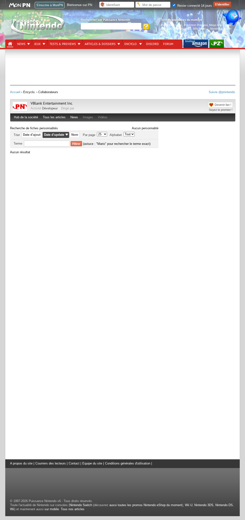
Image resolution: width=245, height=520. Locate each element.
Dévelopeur (50, 108)
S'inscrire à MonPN (49, 5)
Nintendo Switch (81, 505)
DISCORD (152, 44)
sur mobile (52, 509)
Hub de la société (26, 117)
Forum (168, 44)
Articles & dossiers (100, 44)
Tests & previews (63, 44)
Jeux (37, 44)
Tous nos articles (72, 509)
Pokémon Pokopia (196, 25)
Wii (12, 509)
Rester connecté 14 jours (194, 5)
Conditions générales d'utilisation (127, 463)
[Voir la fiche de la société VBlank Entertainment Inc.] (20, 110)
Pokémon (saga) (171, 25)
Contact (74, 463)
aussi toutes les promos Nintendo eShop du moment (145, 505)
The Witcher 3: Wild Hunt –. (191, 28)
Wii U (188, 505)
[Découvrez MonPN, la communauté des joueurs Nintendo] (22, 6)
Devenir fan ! (223, 104)
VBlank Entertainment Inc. (52, 103)
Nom (74, 134)
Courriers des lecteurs (50, 463)
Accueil (15, 92)
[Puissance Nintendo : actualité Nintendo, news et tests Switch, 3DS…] (38, 34)
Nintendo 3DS (203, 505)
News (21, 44)
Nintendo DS (224, 505)
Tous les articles (54, 117)
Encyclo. (130, 44)
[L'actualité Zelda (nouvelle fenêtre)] (216, 44)
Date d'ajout (31, 134)
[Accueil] (10, 43)
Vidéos (102, 117)
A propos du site (21, 463)
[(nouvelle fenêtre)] (196, 44)
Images (88, 117)
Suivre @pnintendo (222, 92)
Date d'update (54, 134)
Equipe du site (92, 463)
